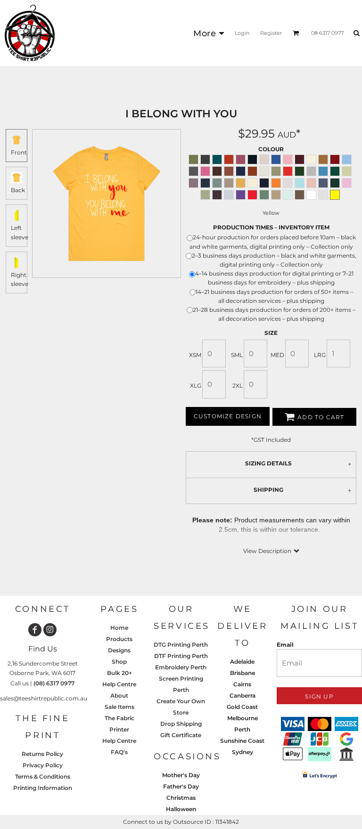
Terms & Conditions (42, 776)
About (119, 695)
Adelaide (242, 661)
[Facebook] (34, 629)
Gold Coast (242, 706)
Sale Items (119, 706)
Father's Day (181, 786)
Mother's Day (181, 775)
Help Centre (119, 684)
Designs (119, 650)
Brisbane (242, 672)
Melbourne (242, 718)
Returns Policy (42, 753)
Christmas (181, 797)
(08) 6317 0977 (53, 683)
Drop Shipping (181, 723)
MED (277, 354)
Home (119, 627)
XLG (195, 385)
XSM (195, 354)
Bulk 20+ (119, 672)
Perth (242, 729)
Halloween (181, 809)
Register (271, 33)
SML (237, 354)
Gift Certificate (180, 735)
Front (19, 152)
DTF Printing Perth (181, 655)
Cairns (242, 684)
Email (285, 644)
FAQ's (119, 752)
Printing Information (42, 787)
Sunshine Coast (242, 740)
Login (242, 33)
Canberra (242, 695)
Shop (119, 661)
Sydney (242, 752)
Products (119, 638)
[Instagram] (50, 629)
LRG (320, 354)
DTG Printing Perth (181, 644)
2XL (237, 385)
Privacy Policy (43, 765)
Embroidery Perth (180, 667)
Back (18, 190)
